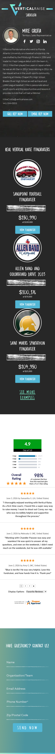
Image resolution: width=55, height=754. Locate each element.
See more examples (28, 394)
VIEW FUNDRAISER (27, 230)
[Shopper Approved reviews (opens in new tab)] (27, 602)
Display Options (16, 591)
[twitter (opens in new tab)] (31, 41)
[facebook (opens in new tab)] (24, 41)
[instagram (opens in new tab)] (38, 41)
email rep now (40, 113)
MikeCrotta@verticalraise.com (17, 99)
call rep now (15, 113)
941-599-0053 (10, 103)
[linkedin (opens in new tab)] (45, 41)
